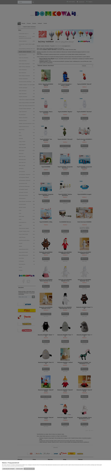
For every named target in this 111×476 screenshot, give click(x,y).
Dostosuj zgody (19, 468)
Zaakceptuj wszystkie (29, 468)
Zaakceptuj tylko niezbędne (8, 468)
